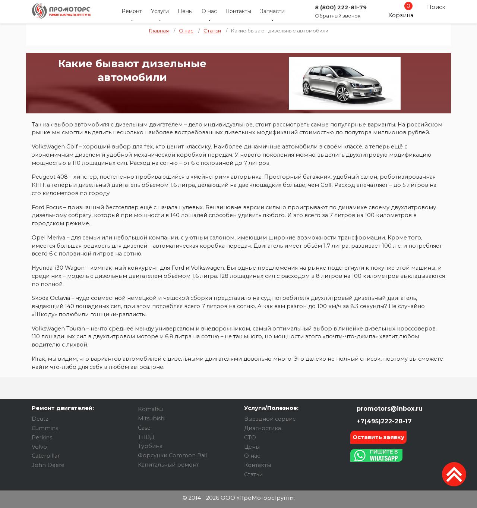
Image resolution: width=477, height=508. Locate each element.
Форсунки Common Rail (172, 455)
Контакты (238, 11)
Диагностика (262, 428)
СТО (250, 437)
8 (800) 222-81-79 (341, 7)
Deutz (40, 419)
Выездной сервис (270, 419)
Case (144, 427)
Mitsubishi (151, 418)
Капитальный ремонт (168, 464)
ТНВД (146, 437)
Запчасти (272, 11)
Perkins (42, 437)
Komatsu (150, 409)
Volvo (39, 446)
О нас (209, 11)
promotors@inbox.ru (389, 408)
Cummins (45, 428)
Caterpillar (46, 455)
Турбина (150, 446)
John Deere (48, 465)
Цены (185, 11)
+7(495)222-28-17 (383, 421)
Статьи (253, 474)
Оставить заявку (378, 436)
